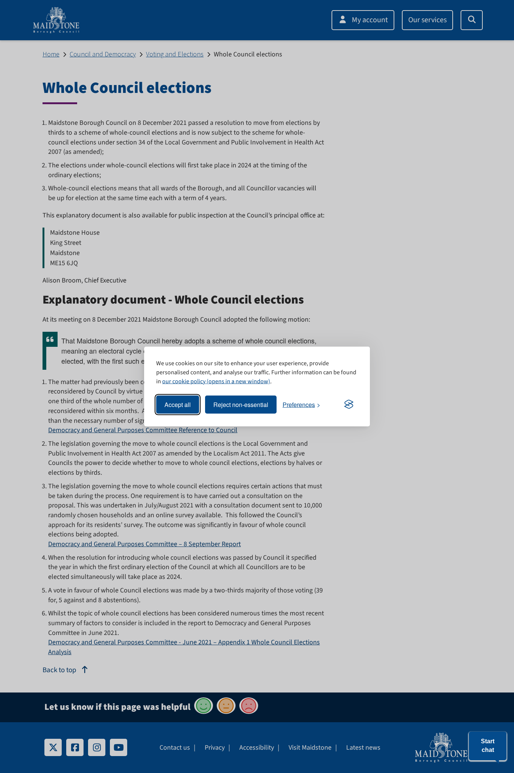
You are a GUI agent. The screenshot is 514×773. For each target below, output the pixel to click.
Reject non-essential (240, 404)
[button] (487, 746)
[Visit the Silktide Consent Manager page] (349, 405)
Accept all (177, 404)
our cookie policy (183, 381)
